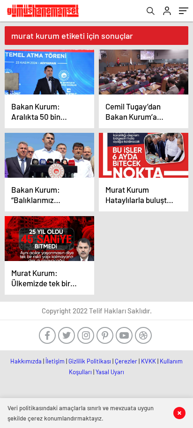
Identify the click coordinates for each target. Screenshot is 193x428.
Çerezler (126, 361)
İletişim (55, 361)
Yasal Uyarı (110, 372)
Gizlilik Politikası (89, 361)
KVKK (148, 361)
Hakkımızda (26, 361)
